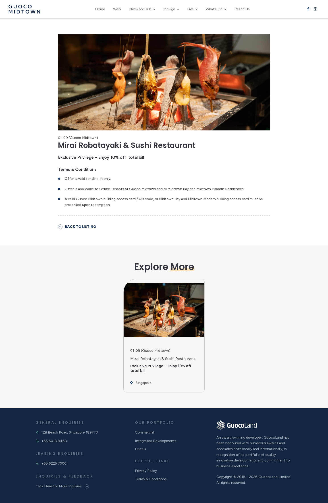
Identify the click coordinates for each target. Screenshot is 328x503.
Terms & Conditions (151, 479)
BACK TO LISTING (80, 226)
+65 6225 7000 (53, 463)
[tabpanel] (164, 336)
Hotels (140, 449)
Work (117, 9)
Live (190, 9)
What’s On (214, 9)
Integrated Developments (155, 441)
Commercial (144, 432)
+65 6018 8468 (54, 441)
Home (100, 9)
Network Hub (140, 9)
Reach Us (242, 9)
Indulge (169, 9)
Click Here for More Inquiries (59, 486)
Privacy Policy (146, 471)
